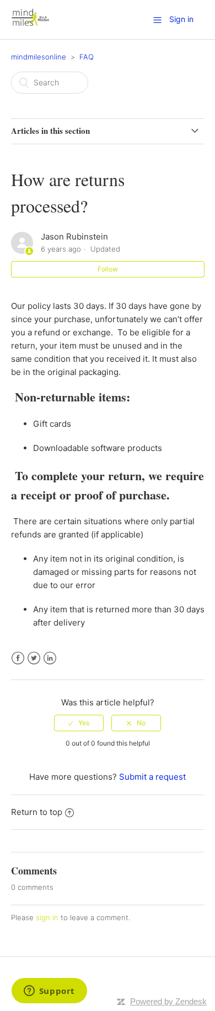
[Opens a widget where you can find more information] (49, 991)
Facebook (18, 658)
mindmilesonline (38, 56)
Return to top (36, 812)
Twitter (34, 658)
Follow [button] (108, 269)
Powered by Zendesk (168, 1001)
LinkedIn (50, 658)
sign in (47, 917)
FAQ (86, 56)
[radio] (79, 723)
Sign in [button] (181, 19)
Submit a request (152, 776)
